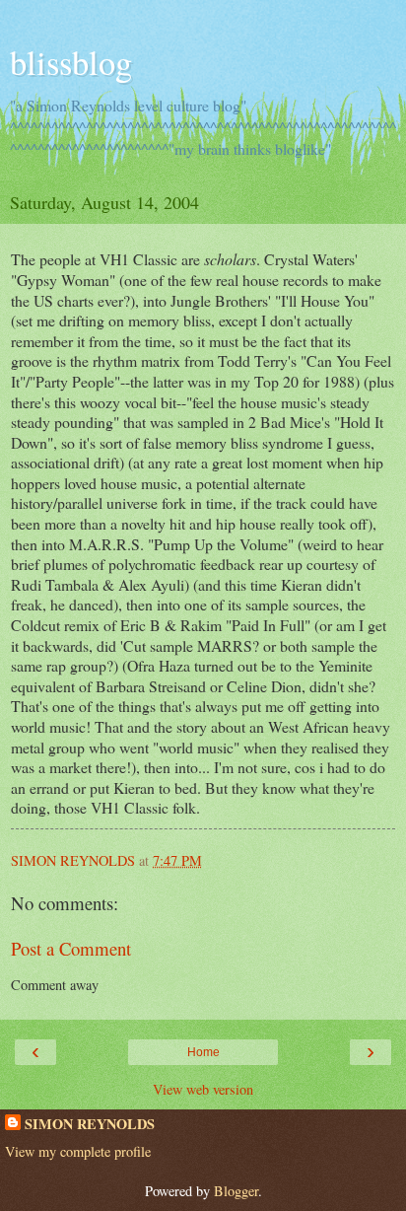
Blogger (236, 1190)
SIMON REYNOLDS (90, 1124)
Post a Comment (71, 948)
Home (203, 1052)
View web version (203, 1089)
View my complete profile (78, 1151)
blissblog (71, 62)
